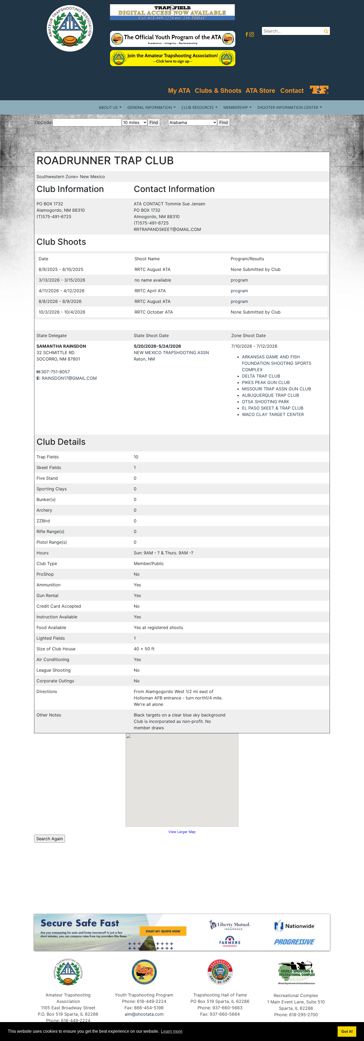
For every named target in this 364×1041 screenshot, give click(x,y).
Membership (235, 107)
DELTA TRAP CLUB (261, 376)
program (239, 280)
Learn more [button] (172, 1031)
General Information (149, 107)
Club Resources (197, 107)
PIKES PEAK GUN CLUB (266, 382)
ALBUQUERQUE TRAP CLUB (270, 395)
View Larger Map (182, 832)
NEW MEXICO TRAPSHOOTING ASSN (171, 352)
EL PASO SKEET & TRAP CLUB (272, 408)
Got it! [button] (347, 1031)
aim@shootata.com (144, 1014)
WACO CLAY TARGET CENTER (273, 414)
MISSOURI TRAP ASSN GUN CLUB (276, 388)
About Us (108, 107)
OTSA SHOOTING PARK (265, 401)
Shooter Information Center (287, 107)
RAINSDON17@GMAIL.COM (69, 378)
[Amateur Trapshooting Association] (68, 28)
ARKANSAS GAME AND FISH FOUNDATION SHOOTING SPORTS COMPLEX (276, 363)
